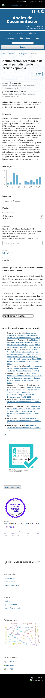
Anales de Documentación (23, 19)
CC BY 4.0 (17, 299)
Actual (11, 33)
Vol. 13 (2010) (22, 54)
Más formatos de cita (11, 243)
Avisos (36, 38)
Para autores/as (9, 582)
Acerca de (10, 38)
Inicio (4, 54)
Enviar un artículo (12, 487)
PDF (39, 74)
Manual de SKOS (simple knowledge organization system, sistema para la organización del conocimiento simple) (24, 391)
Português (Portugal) (12, 608)
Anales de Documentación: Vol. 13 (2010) (20, 395)
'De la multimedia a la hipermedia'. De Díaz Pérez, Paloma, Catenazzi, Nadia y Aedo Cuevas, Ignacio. (24, 376)
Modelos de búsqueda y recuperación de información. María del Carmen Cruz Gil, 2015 (24, 342)
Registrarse (33, 2)
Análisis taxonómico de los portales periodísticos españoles (24, 367)
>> (8, 434)
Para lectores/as (9, 578)
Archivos (20, 33)
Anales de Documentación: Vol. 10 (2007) (23, 337)
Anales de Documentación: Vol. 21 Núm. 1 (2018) (23, 346)
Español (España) (10, 604)
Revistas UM (21, 2)
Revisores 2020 (32, 425)
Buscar (22, 47)
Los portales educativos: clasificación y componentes (23, 334)
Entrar (41, 2)
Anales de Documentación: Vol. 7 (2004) (23, 371)
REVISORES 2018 (33, 399)
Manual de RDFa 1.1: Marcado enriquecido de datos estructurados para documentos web (23, 408)
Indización (32, 33)
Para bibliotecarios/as (11, 585)
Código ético (25, 38)
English (7, 601)
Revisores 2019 (32, 418)
